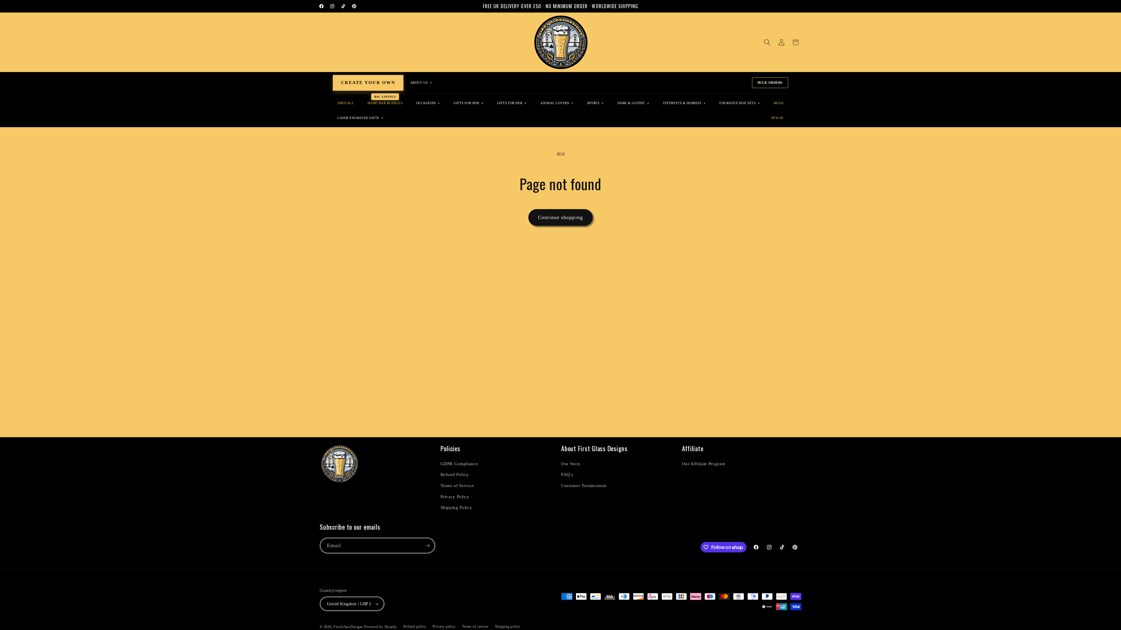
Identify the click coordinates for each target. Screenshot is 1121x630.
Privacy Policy (455, 496)
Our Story (571, 463)
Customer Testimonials (584, 485)
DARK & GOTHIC (633, 103)
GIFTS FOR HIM (468, 103)
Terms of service (475, 626)
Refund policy (414, 626)
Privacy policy (444, 626)
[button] (767, 42)
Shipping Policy (456, 507)
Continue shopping (560, 217)
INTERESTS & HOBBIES (684, 103)
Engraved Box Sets (739, 103)
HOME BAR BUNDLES (385, 103)
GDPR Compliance (459, 463)
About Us (421, 82)
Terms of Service (457, 485)
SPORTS (595, 103)
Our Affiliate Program (703, 463)
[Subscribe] (427, 546)
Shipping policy (508, 626)
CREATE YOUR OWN (368, 82)
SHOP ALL (345, 103)
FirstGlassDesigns (348, 627)
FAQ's (567, 474)
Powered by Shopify (380, 627)
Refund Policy (455, 474)
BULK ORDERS (770, 82)
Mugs (779, 103)
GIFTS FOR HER (512, 103)
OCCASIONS (428, 103)
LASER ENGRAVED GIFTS (360, 118)
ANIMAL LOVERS (556, 103)
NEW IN (777, 118)
